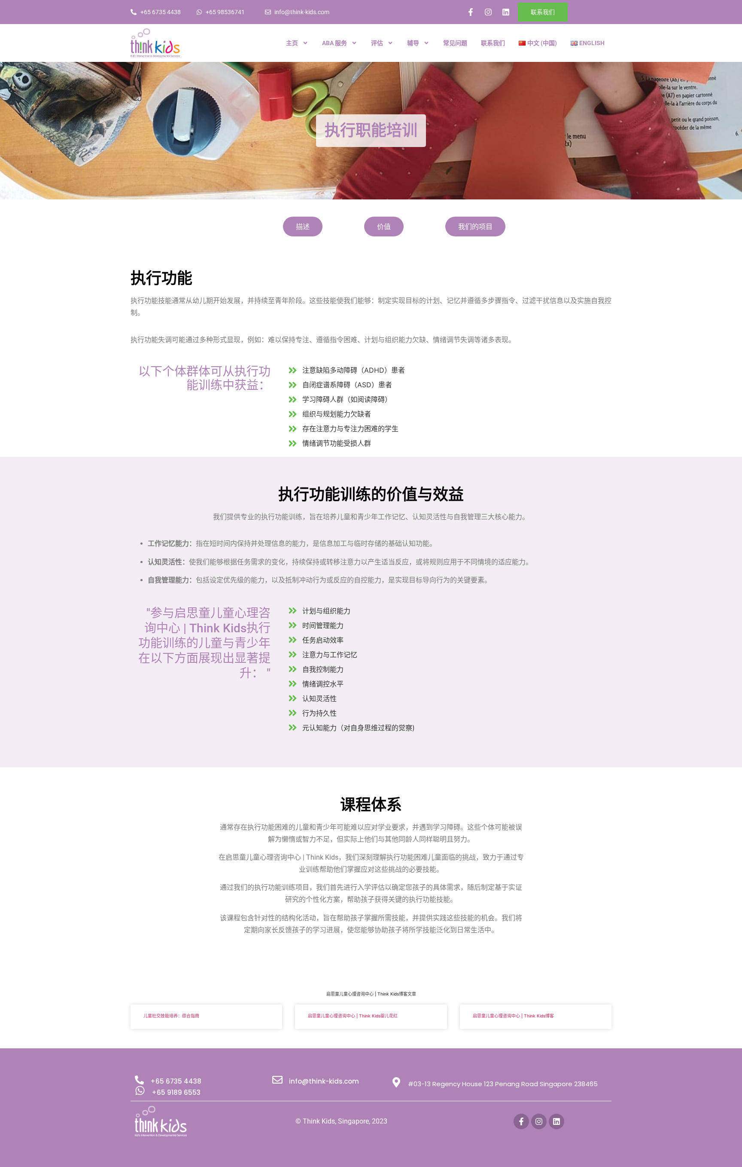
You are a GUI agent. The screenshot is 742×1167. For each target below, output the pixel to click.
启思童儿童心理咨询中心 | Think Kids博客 (513, 1015)
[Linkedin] (506, 12)
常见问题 (455, 43)
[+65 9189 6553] (140, 1090)
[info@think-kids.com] (277, 1080)
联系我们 (493, 43)
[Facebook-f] (470, 12)
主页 (292, 43)
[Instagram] (488, 12)
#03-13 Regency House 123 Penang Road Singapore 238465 (503, 1083)
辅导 (413, 43)
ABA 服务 (334, 43)
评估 (377, 43)
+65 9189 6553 (176, 1092)
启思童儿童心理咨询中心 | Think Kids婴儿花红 (353, 1015)
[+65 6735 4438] (139, 1079)
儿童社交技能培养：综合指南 (171, 1015)
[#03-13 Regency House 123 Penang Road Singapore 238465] (396, 1082)
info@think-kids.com (324, 1081)
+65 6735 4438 (175, 1081)
